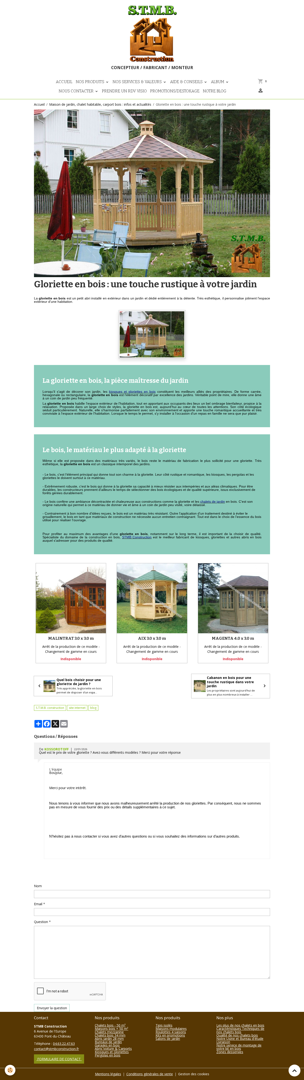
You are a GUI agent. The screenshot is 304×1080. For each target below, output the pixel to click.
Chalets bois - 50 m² (110, 1025)
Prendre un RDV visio (124, 91)
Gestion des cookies (193, 1074)
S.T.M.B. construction (50, 708)
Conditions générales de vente (149, 1074)
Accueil (64, 81)
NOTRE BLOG (214, 91)
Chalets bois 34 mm (110, 1035)
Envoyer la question (52, 1008)
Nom (38, 886)
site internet (77, 708)
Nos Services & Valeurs (138, 81)
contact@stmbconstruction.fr (56, 1049)
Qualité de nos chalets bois (237, 1035)
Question (41, 921)
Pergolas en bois (107, 1055)
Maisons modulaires (171, 1028)
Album (218, 81)
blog (93, 708)
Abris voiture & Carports (113, 1048)
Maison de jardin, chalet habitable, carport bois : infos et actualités (100, 104)
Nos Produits (90, 81)
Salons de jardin (168, 1038)
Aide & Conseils (187, 81)
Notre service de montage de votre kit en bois (238, 1047)
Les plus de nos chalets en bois (240, 1025)
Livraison (223, 1042)
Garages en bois (107, 1045)
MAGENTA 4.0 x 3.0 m (233, 638)
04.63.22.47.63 (64, 1043)
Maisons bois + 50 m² (111, 1028)
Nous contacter (77, 91)
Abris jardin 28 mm (109, 1038)
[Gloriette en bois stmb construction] (152, 334)
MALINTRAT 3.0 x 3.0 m (71, 638)
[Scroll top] (294, 1070)
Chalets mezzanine (109, 1032)
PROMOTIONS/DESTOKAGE (175, 91)
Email (38, 904)
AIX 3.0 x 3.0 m (152, 638)
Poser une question (52, 874)
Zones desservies (229, 1052)
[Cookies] (10, 1070)
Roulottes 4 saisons (171, 1032)
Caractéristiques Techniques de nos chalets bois (240, 1030)
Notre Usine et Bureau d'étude (239, 1038)
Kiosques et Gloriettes (112, 1052)
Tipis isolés (164, 1025)
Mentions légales (108, 1074)
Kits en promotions (170, 1035)
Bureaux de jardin (108, 1042)
